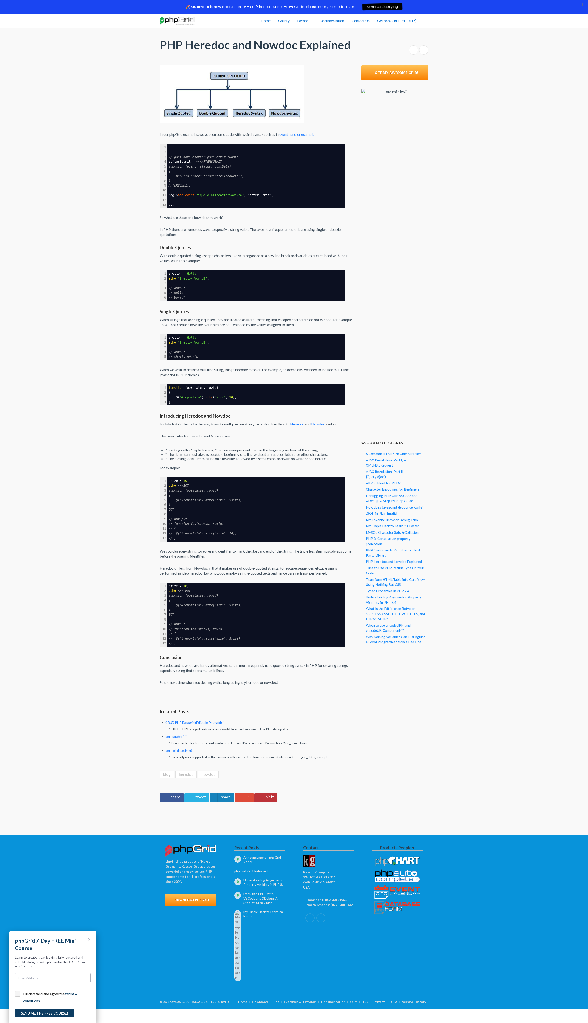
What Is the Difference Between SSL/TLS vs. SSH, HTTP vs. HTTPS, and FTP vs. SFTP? (395, 614)
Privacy (379, 1002)
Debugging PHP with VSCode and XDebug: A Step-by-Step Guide (260, 898)
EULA (393, 1002)
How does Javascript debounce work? (394, 507)
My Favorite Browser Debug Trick (392, 520)
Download (260, 1002)
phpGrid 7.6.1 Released (251, 871)
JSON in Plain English (382, 513)
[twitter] (320, 917)
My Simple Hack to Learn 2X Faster (392, 526)
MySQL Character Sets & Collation (392, 532)
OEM (354, 1002)
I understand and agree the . (50, 997)
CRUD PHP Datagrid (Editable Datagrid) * (194, 722)
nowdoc (208, 774)
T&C (365, 1002)
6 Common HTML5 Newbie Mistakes (393, 454)
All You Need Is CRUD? (383, 483)
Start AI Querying (382, 6)
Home (242, 1002)
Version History (414, 1002)
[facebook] (310, 917)
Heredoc (297, 424)
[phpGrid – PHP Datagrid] (177, 21)
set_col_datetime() (178, 750)
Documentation (333, 1002)
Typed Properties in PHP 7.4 (387, 591)
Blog (275, 1002)
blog (167, 774)
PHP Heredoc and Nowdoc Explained (394, 561)
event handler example (296, 134)
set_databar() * (176, 736)
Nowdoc (318, 424)
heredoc (186, 774)
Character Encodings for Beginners (393, 489)
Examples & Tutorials (300, 1002)
